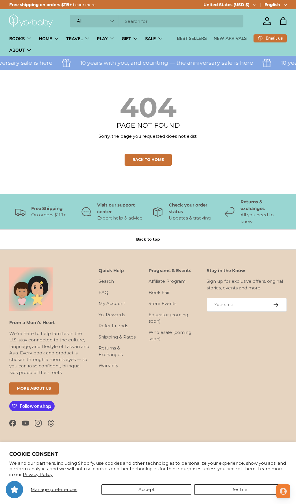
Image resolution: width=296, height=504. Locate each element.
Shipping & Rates (117, 337)
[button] (283, 21)
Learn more (84, 4)
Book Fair (159, 292)
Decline (238, 489)
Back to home (148, 159)
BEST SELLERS (192, 38)
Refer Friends (113, 325)
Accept (146, 489)
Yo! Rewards (112, 314)
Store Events (162, 303)
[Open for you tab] (283, 491)
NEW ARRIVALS (230, 38)
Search (106, 281)
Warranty (108, 365)
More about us (34, 388)
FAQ (103, 292)
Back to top (148, 239)
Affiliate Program (167, 281)
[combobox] (156, 21)
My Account (112, 303)
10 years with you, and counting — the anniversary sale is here (163, 62)
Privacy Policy (38, 474)
